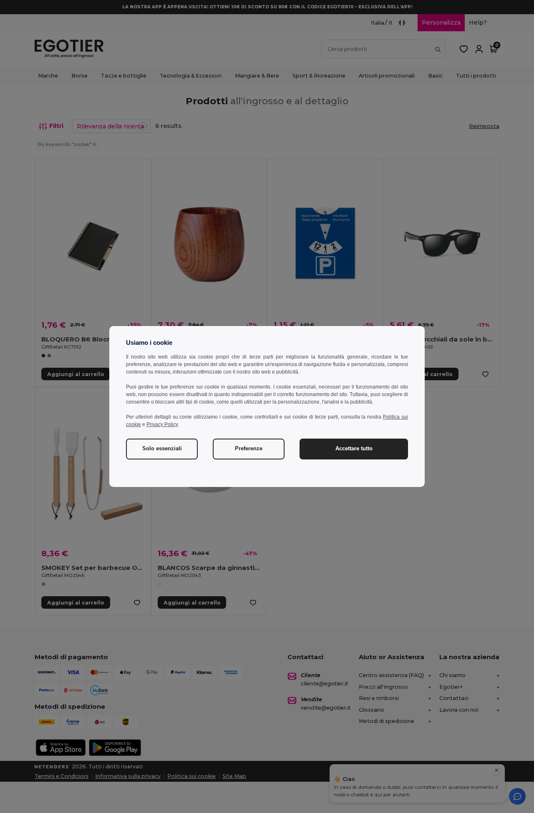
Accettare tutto (354, 449)
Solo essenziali (162, 449)
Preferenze (248, 449)
